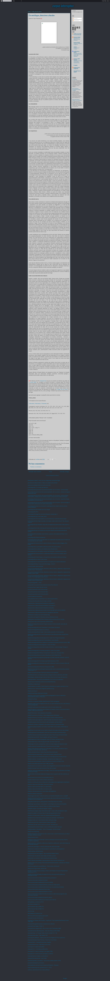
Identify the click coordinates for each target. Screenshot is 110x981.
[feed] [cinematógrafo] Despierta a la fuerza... (38, 629)
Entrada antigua (64, 471)
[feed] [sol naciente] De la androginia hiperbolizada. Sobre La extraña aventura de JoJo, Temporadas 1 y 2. (48, 669)
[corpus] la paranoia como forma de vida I (38, 589)
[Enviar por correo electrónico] (50, 459)
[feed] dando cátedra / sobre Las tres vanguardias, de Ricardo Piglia (44, 480)
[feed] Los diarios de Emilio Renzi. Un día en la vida (40, 789)
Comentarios (76, 20)
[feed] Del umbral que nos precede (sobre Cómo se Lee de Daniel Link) (44, 707)
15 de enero (31, 403)
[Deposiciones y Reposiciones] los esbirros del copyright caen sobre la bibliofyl (46, 610)
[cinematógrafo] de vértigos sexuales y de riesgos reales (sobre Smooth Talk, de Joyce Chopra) (48, 521)
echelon (75, 47)
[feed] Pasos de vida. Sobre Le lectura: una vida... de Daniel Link (43, 824)
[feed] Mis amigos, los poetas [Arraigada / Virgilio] (40, 808)
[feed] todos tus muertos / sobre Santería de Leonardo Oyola (42, 858)
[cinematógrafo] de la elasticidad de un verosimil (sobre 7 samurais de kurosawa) (47, 518)
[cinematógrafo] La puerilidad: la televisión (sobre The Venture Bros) (44, 546)
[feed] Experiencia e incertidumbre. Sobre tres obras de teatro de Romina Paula (47, 732)
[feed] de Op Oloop (32, 699)
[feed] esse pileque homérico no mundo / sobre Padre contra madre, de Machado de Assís (48, 727)
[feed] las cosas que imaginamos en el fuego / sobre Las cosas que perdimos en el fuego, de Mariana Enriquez (49, 771)
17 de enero (44, 403)
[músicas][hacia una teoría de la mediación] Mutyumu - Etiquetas (43, 965)
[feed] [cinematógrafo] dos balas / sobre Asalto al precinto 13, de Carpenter (46, 632)
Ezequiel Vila (43, 381)
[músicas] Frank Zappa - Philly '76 (36, 926)
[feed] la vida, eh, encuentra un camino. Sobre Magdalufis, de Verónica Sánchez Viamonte (49, 766)
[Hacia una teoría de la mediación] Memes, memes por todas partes (44, 884)
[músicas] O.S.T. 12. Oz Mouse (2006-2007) (38, 949)
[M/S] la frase (31, 911)
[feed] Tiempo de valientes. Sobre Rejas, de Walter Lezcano (42, 855)
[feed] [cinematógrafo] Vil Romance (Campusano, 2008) (41, 666)
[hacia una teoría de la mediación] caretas (37, 880)
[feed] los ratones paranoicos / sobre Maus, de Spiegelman (42, 791)
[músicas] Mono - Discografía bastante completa (39, 942)
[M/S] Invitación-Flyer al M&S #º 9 (36, 906)
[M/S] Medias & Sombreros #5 (35, 913)
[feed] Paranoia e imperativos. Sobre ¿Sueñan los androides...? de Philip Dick (46, 817)
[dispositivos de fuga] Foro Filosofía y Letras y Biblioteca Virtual (43, 617)
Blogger (65, 978)
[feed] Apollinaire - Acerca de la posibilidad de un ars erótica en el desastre (45, 679)
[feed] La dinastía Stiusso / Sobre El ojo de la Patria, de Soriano (43, 752)
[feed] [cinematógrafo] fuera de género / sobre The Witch (41, 644)
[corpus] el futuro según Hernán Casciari (37, 587)
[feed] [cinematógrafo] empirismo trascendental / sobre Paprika (43, 640)
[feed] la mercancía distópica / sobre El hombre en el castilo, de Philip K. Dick (46, 761)
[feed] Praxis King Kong (33, 831)
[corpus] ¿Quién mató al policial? (35, 566)
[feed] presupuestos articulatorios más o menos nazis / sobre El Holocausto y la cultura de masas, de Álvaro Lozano (49, 834)
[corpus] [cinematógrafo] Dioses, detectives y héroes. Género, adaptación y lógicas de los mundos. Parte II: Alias (49, 572)
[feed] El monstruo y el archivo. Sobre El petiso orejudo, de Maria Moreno (45, 717)
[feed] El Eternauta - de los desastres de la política (39, 713)
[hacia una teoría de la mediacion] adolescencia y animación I (42, 877)
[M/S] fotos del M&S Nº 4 (34, 904)
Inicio (50, 471)
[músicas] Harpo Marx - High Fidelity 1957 (38, 935)
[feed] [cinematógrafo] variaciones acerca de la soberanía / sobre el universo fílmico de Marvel (48, 664)
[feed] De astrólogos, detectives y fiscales (37, 693)
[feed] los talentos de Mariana (35, 793)
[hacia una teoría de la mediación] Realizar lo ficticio (40, 891)
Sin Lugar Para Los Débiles (77, 71)
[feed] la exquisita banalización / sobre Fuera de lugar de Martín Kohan (45, 754)
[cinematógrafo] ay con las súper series (37, 516)
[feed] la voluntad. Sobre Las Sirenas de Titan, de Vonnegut (42, 768)
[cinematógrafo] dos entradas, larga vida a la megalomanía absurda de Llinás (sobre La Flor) (48, 525)
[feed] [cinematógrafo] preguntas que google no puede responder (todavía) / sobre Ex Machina (48, 658)
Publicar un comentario (35, 467)
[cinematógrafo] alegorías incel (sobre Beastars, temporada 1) (42, 514)
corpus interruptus (50, 5)
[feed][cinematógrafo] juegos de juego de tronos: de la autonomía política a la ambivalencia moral (46, 875)
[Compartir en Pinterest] (55, 459)
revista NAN (33, 382)
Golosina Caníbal (77, 37)
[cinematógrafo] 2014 (33, 512)
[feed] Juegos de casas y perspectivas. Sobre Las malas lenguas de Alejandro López (47, 744)
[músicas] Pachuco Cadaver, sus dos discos (38, 956)
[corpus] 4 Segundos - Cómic (34, 582)
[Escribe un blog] (51, 459)
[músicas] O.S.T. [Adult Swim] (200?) (36, 947)
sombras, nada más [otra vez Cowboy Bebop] (38, 969)
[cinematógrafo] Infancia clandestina (36, 537)
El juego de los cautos (62, 389)
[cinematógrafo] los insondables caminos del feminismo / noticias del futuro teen (47, 551)
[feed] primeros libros (33, 837)
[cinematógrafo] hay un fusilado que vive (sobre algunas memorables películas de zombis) (47, 531)
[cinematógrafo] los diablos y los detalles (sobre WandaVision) (42, 549)
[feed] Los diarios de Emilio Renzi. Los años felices (39, 786)
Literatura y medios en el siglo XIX (78, 44)
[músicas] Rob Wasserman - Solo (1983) (37, 958)
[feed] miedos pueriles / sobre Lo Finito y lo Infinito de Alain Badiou (44, 806)
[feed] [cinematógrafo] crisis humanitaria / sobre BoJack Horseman (44, 627)
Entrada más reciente (35, 471)
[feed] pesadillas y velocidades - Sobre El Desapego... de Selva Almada (44, 829)
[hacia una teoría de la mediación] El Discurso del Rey (40, 882)
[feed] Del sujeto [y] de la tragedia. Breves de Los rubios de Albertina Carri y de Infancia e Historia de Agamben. (49, 704)
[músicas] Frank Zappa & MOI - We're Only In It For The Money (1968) (44, 928)
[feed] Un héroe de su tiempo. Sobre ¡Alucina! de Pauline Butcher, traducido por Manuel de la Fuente (48, 863)
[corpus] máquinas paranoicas (35, 596)
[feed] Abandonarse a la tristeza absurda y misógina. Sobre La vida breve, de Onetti (47, 675)
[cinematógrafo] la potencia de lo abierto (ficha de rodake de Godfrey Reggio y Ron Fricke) (47, 543)
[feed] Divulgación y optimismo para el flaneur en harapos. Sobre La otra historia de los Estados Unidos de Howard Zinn (49, 710)
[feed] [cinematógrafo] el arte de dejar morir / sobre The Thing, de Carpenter (46, 638)
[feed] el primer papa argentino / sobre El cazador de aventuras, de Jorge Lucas (47, 719)
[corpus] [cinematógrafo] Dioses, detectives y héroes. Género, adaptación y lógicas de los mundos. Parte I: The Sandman (49, 569)
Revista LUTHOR (77, 42)
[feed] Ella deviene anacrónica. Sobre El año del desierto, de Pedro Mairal (45, 722)
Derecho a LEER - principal (77, 59)
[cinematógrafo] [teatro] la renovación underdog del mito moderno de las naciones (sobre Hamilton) (47, 506)
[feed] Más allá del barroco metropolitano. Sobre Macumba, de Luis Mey (45, 801)
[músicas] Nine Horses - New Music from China (39, 944)
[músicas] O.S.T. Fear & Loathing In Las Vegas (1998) (40, 951)
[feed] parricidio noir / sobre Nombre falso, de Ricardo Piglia (42, 820)
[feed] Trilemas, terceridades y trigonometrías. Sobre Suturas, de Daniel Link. (46, 860)
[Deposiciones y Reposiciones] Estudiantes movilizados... (41, 608)
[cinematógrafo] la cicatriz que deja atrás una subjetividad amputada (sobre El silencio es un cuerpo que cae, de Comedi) (49, 540)
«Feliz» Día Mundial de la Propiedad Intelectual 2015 (78, 61)
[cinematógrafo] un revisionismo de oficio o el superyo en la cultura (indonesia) (47, 561)
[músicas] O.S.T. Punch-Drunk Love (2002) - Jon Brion (40, 953)
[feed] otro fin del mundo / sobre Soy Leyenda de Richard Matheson (44, 815)
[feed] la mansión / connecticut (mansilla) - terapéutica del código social (45, 759)
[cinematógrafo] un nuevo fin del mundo (37, 559)
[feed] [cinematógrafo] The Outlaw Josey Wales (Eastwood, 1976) (43, 661)
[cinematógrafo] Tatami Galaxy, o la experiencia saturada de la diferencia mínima (47, 557)
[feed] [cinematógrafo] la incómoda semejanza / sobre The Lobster (44, 650)
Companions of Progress (76, 48)
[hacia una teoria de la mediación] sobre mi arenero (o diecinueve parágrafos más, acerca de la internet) (47, 894)
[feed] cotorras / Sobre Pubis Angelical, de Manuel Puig (41, 688)
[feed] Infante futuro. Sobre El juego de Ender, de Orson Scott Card (44, 741)
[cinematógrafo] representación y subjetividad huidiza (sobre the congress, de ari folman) (47, 554)
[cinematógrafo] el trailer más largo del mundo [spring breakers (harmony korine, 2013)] (49, 528)
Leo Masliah (74, 79)
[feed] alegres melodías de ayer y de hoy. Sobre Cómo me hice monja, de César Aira (47, 677)
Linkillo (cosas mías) (77, 33)
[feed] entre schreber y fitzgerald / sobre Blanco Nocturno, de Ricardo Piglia (46, 724)
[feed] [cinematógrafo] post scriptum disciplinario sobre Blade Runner (44, 655)
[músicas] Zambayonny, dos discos (36, 963)
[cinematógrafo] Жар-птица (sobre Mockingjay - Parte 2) (41, 564)
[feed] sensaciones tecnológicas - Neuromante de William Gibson (43, 853)
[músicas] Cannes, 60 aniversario (35, 918)
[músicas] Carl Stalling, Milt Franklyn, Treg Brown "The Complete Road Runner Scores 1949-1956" (48, 921)
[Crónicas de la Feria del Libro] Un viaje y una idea (39, 601)
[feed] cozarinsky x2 (32, 691)
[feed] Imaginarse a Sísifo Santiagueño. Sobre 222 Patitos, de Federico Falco (46, 739)
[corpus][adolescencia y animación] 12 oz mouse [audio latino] (42, 598)
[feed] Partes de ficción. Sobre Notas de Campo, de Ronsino (42, 822)
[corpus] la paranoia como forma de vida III (38, 594)
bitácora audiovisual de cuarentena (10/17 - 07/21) (40, 967)
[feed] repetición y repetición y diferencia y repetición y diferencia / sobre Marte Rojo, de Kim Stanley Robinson (49, 843)
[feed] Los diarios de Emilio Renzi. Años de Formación (40, 784)
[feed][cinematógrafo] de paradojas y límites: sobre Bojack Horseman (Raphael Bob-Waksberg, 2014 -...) (48, 871)
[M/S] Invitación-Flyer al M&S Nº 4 (36, 909)
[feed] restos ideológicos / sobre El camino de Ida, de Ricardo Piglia (43, 846)
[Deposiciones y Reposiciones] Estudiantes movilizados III (41, 605)
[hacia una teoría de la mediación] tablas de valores (40, 897)
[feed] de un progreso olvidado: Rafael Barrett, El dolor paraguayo (43, 701)
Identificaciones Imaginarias (77, 68)
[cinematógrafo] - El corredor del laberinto (38, 487)
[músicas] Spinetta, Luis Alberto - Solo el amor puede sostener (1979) (44, 960)
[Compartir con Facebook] (54, 459)
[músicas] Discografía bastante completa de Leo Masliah (41, 924)
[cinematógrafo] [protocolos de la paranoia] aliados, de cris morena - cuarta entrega (48, 489)
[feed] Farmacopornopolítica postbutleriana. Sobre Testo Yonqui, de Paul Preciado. (47, 735)
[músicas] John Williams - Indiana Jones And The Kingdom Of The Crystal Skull (46, 937)
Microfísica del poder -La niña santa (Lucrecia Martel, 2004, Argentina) (78, 55)
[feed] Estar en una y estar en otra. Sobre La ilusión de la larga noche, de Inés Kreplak (48, 730)
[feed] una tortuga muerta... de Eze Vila (37, 868)
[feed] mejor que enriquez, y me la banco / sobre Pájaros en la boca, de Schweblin (47, 804)
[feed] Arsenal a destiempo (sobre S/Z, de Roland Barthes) (41, 681)
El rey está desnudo (77, 34)
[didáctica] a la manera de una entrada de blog (39, 614)
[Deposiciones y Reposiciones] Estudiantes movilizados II (41, 603)
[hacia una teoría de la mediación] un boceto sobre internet (42, 899)
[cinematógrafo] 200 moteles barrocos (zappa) (39, 509)
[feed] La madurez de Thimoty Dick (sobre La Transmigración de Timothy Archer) (47, 756)
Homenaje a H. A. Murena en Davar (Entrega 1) (77, 39)
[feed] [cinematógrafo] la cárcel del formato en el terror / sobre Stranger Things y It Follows (48, 647)
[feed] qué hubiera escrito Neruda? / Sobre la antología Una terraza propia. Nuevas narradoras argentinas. (48, 840)
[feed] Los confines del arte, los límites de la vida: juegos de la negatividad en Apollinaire (48, 782)
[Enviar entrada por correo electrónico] (48, 459)
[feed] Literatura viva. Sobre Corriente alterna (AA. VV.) (41, 777)
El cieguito (75, 65)
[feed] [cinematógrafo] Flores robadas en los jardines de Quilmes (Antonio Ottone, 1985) (49, 642)
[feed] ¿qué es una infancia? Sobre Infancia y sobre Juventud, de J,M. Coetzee (46, 619)
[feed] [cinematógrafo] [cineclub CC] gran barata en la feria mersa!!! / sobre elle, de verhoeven (47, 624)
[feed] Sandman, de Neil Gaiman (35, 851)
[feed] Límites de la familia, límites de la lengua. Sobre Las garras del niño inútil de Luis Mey (48, 774)
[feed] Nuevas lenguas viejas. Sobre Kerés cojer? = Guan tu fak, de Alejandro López (47, 811)
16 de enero (38, 403)
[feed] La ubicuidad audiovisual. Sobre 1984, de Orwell (40, 763)
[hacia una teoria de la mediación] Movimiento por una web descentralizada (46, 887)
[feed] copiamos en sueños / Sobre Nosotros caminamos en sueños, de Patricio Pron (48, 686)
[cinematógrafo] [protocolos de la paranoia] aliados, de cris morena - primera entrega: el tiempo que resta (49, 492)
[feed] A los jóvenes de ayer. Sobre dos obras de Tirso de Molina (43, 672)
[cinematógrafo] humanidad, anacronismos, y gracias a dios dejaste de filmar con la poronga (47, 534)
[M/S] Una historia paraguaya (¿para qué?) (38, 915)
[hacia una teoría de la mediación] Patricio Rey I (39, 889)
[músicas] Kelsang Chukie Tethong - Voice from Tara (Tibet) (42, 940)
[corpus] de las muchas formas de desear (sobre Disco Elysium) (43, 585)
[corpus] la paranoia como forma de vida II (38, 591)
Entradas (76, 18)
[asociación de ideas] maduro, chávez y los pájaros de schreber (43, 483)
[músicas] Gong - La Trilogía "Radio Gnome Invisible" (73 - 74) (42, 933)
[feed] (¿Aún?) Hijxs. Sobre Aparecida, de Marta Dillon (40, 621)
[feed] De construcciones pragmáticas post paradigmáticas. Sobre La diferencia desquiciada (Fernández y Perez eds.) (46, 696)
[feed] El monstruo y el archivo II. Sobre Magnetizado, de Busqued (43, 715)
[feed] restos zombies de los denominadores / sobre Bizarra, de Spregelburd (46, 849)
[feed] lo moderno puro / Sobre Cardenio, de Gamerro (40, 779)
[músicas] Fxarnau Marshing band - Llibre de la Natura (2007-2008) (44, 930)
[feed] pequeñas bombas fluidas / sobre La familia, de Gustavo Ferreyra (45, 827)
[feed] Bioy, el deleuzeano (34, 684)
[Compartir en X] (52, 459)
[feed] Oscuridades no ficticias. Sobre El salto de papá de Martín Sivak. (44, 813)
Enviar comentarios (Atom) (52, 475)
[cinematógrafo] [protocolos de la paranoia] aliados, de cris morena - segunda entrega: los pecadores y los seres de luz (48, 499)
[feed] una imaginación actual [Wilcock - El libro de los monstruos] (43, 866)
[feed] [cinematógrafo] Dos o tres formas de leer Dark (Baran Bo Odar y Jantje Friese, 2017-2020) (48, 635)
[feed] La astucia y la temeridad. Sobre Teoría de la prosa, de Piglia (43, 746)
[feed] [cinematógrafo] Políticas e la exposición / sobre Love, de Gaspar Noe (46, 653)
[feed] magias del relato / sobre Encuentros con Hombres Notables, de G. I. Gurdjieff (48, 796)
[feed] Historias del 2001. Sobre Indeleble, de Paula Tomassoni (42, 737)
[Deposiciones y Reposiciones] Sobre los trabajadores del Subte (43, 612)
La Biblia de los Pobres (76, 52)
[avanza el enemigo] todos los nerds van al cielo (39, 485)
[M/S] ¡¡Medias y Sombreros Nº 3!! (35, 902)
